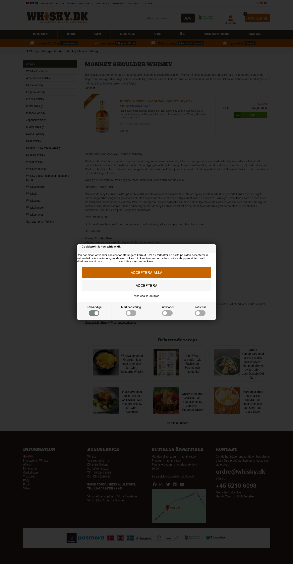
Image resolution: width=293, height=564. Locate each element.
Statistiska (200, 307)
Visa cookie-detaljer (146, 296)
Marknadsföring (131, 307)
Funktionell (167, 307)
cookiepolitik (110, 261)
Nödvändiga (94, 307)
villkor (157, 261)
